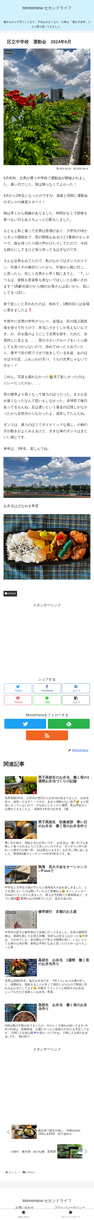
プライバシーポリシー (69, 1207)
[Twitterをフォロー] (25, 724)
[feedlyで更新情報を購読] (69, 724)
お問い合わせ (24, 1207)
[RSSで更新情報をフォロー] (47, 735)
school (11, 593)
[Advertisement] (47, 639)
